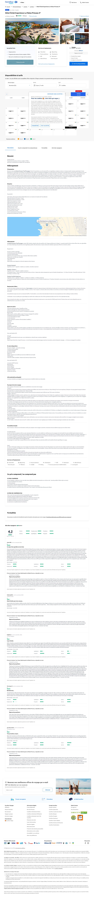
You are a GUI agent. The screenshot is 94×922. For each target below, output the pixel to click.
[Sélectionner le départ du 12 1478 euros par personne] (11, 117)
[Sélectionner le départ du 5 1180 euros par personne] (11, 110)
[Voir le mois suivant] (87, 94)
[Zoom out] (85, 221)
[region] (47, 110)
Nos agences (73, 807)
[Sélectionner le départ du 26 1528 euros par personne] (11, 132)
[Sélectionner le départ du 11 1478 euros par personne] (83, 110)
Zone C (34, 139)
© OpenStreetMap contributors (80, 235)
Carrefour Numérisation (54, 824)
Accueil (8, 6)
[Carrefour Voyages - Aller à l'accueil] (11, 2)
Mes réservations (74, 809)
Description (10, 147)
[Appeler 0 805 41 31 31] (80, 812)
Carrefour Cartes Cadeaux (54, 820)
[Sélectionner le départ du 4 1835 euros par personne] (83, 103)
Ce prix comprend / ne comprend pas (27, 148)
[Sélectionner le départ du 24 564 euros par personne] (71, 124)
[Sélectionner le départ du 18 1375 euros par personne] (83, 117)
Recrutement (8, 811)
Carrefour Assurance (53, 818)
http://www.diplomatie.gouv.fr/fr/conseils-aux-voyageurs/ (58, 517)
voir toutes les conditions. (20, 848)
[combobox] (20, 85)
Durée (34, 82)
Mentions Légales (31, 824)
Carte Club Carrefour (31, 822)
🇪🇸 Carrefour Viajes (9, 820)
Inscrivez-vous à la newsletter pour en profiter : (15, 787)
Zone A (21, 139)
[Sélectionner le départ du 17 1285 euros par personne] (71, 117)
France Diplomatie (31, 807)
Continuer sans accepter (54, 94)
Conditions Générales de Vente (33, 811)
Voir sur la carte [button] (33, 16)
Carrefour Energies (53, 816)
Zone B (27, 139)
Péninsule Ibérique (17, 6)
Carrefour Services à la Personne (56, 822)
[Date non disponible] (35, 132)
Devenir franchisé (9, 809)
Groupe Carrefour (52, 807)
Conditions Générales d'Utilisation (34, 813)
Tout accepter (45, 125)
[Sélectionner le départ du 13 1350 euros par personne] (23, 117)
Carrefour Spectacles (53, 809)
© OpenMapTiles (71, 235)
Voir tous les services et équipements (46, 64)
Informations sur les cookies (33, 831)
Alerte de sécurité (31, 826)
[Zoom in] (85, 219)
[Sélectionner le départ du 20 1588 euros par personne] (23, 124)
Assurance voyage (9, 816)
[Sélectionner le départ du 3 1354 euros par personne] (71, 103)
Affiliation (7, 807)
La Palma (32, 6)
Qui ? (60, 82)
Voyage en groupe (9, 813)
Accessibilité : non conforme (33, 833)
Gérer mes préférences (32, 835)
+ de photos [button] (82, 38)
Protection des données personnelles (35, 828)
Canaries (25, 6)
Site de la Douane (30, 809)
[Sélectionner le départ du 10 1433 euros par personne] (71, 110)
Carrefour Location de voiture (55, 811)
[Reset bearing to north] (85, 223)
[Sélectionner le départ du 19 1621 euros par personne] (11, 124)
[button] (32, 31)
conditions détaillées (58, 868)
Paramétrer (35, 125)
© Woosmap (65, 235)
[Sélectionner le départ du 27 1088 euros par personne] (23, 132)
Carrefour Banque (53, 813)
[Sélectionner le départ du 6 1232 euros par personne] (23, 110)
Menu (22, 2)
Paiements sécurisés (31, 820)
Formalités (44, 148)
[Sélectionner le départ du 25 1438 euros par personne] (83, 124)
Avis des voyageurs (57, 148)
